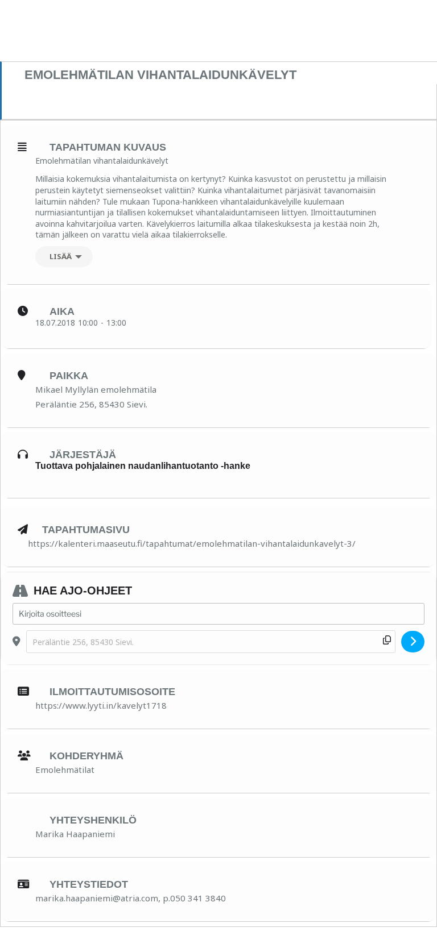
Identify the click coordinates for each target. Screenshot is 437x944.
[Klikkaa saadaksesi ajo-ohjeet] (412, 641)
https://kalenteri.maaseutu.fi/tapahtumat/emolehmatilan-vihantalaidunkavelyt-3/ (192, 543)
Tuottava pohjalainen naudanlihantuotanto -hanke (142, 466)
